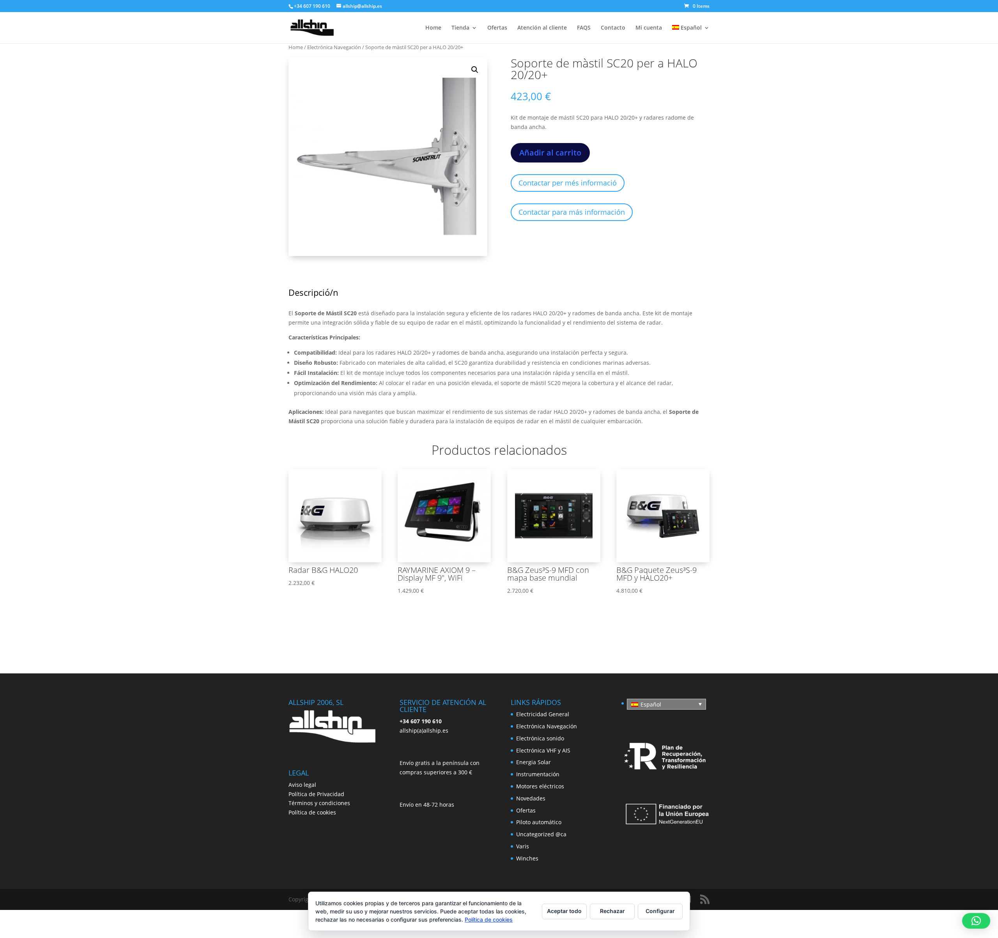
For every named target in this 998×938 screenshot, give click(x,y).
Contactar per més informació (567, 182)
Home (433, 28)
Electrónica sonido (540, 738)
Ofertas (497, 28)
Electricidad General (542, 714)
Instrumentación (537, 774)
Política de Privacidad (316, 794)
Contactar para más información (571, 212)
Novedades (530, 798)
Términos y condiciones (319, 803)
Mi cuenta (648, 28)
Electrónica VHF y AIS (543, 750)
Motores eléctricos (540, 786)
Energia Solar (533, 762)
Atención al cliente (542, 28)
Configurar (660, 911)
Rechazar (612, 911)
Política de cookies (312, 812)
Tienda (460, 28)
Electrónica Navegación (334, 47)
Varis (522, 846)
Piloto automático (538, 822)
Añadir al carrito (550, 152)
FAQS (584, 28)
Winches (527, 858)
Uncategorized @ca (541, 834)
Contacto (613, 28)
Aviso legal (302, 784)
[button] (475, 70)
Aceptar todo (564, 911)
